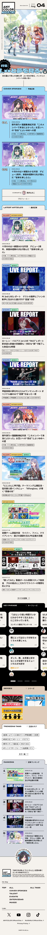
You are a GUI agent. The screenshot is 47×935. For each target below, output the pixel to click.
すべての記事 (22, 598)
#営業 (4, 539)
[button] (39, 63)
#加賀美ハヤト (27, 748)
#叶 (4, 303)
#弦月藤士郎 (6, 495)
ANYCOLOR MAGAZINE (12, 3)
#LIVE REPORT (28, 303)
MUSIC (14, 265)
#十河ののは (32, 181)
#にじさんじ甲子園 (17, 495)
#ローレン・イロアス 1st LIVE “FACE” (27, 350)
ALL (11, 888)
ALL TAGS (35, 888)
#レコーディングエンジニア (32, 590)
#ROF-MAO (25, 744)
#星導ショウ (7, 735)
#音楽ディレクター (17, 590)
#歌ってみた (6, 590)
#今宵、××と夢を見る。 (19, 134)
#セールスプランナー (29, 539)
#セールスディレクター (14, 539)
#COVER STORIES (17, 137)
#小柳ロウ (18, 735)
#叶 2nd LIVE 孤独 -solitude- (14, 303)
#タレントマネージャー (11, 748)
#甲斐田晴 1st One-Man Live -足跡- (20, 398)
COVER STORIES (18, 891)
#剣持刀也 (6, 739)
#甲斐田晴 (5, 398)
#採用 (36, 735)
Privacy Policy (22, 923)
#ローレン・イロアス (9, 350)
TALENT (6, 215)
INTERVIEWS (16, 215)
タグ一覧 (22, 754)
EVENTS (6, 265)
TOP (4, 888)
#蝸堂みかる (15, 184)
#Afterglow (27, 495)
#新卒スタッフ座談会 (10, 744)
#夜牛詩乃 (31, 134)
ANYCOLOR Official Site (12, 920)
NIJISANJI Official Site (33, 920)
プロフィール (23, 199)
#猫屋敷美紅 (39, 134)
